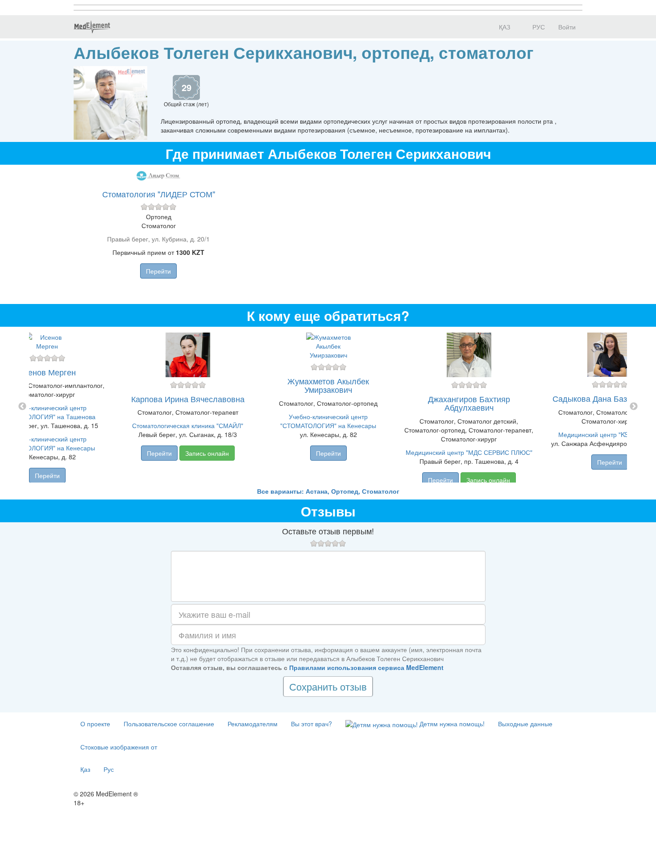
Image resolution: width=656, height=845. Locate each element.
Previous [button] (22, 406)
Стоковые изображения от (118, 746)
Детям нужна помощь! (451, 723)
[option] (328, 407)
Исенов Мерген (47, 372)
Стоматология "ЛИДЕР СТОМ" (158, 194)
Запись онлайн (207, 453)
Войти (567, 26)
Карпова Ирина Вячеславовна (188, 398)
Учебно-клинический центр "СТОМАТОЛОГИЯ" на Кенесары (328, 421)
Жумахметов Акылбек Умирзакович (328, 385)
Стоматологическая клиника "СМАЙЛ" (187, 425)
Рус (109, 769)
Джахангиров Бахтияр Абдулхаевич (469, 403)
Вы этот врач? (311, 723)
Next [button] (633, 406)
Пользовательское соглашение (169, 723)
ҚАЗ (503, 26)
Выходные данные (525, 723)
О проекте (95, 723)
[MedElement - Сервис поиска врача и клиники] (92, 27)
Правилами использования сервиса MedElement (366, 667)
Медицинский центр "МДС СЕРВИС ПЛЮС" (469, 452)
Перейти (158, 270)
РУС (538, 26)
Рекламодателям (253, 723)
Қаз (85, 769)
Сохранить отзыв (328, 686)
